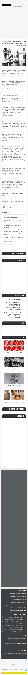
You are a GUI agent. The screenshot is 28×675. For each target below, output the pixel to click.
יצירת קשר (14, 664)
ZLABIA (7, 621)
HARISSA (10, 617)
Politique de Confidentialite (18, 608)
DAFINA (7, 619)
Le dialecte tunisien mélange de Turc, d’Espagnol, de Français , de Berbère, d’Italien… (12, 315)
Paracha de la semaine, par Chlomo (16, 638)
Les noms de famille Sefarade (12, 311)
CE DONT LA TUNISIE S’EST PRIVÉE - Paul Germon (14, 352)
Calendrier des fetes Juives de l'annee (15, 643)
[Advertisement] (14, 24)
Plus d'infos (25, 670)
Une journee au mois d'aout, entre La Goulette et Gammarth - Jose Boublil (12, 304)
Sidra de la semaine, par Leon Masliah (16, 641)
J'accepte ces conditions (14, 673)
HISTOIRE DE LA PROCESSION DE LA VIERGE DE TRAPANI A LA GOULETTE (14, 385)
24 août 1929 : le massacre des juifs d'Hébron (13, 308)
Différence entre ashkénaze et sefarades (13, 226)
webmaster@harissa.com (20, 610)
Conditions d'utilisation (11, 663)
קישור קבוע (6, 224)
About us (19, 663)
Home (23, 663)
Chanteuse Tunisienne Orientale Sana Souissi (14, 299)
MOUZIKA (6, 629)
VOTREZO (9, 627)
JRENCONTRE (7, 625)
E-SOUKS (13, 631)
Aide (4, 663)
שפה (3, 248)
